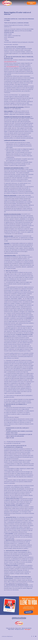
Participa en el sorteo (19, 629)
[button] (25, 3)
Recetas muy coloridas (27, 628)
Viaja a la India (11, 629)
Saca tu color (18, 628)
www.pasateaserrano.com (10, 61)
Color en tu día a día (10, 628)
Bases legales (27, 629)
